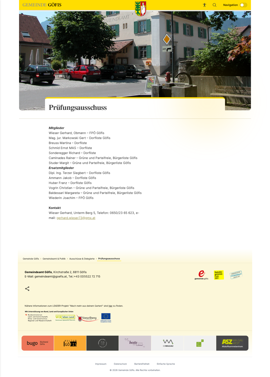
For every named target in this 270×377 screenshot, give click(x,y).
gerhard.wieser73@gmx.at (76, 218)
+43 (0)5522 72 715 (87, 276)
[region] (135, 60)
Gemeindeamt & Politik (54, 258)
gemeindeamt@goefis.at (51, 276)
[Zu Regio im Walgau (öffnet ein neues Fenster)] (167, 343)
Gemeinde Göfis (31, 258)
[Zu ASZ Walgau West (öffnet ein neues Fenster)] (232, 343)
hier (110, 305)
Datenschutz (120, 363)
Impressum (100, 363)
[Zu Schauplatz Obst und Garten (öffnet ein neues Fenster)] (102, 343)
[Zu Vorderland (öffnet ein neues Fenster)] (200, 343)
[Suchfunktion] (214, 5)
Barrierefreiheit (141, 363)
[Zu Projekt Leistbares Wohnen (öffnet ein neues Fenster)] (135, 343)
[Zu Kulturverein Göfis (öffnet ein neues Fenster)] (70, 343)
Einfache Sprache (166, 363)
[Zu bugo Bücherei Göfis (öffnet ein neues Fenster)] (37, 343)
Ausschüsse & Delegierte (82, 258)
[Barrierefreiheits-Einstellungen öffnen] (204, 5)
